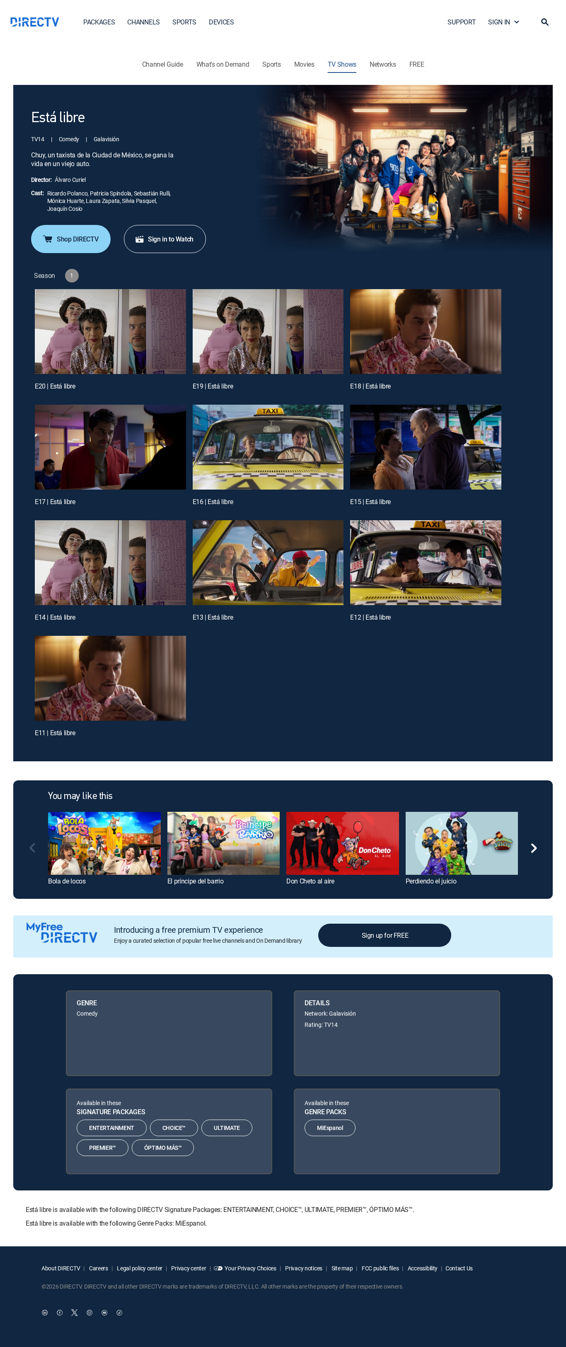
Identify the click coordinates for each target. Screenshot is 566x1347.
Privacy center (188, 1268)
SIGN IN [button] (499, 22)
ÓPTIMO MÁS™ (163, 1147)
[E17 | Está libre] (110, 447)
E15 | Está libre (370, 501)
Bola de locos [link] (67, 881)
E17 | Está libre (55, 501)
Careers (98, 1268)
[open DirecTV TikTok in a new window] (119, 1312)
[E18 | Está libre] (425, 331)
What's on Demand (222, 64)
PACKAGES (99, 22)
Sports (271, 64)
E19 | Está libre (213, 386)
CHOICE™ (174, 1128)
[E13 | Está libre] (268, 562)
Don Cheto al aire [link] (310, 881)
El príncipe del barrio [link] (195, 881)
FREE (416, 64)
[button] (545, 22)
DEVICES (221, 22)
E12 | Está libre (370, 617)
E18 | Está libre (370, 386)
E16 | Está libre (213, 501)
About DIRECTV (60, 1268)
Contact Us (459, 1268)
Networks (383, 64)
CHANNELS (143, 22)
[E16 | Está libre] (268, 447)
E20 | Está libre (55, 386)
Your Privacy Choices (250, 1268)
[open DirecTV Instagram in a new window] (89, 1312)
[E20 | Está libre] (110, 331)
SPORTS (184, 22)
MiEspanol (330, 1128)
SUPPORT (461, 22)
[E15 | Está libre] (425, 447)
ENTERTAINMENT (111, 1128)
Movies (304, 64)
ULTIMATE (227, 1128)
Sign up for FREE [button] (385, 935)
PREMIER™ (102, 1147)
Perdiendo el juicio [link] (431, 881)
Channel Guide (162, 64)
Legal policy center (139, 1268)
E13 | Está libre (213, 617)
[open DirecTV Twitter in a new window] (74, 1312)
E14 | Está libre (55, 617)
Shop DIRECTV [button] (77, 239)
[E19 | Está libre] (268, 331)
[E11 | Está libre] (110, 678)
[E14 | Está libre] (110, 562)
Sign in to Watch (171, 239)
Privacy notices (303, 1268)
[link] (104, 843)
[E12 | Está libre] (425, 562)
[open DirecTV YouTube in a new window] (104, 1312)
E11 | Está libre (55, 732)
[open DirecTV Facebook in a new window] (59, 1312)
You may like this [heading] (80, 796)
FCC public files (379, 1268)
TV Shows (342, 64)
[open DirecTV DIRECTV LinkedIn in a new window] (44, 1312)
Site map (341, 1268)
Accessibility (422, 1268)
